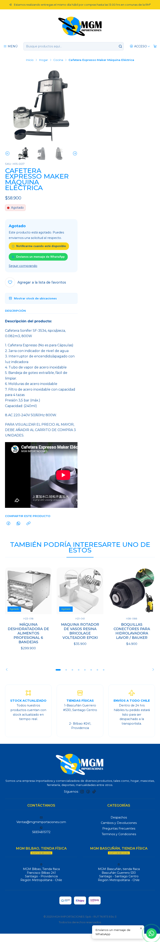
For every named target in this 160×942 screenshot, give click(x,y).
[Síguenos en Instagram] (82, 791)
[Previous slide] (8, 153)
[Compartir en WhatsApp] (18, 523)
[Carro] (155, 46)
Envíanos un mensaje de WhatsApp (40, 256)
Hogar (43, 60)
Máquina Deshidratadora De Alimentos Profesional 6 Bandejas (28, 633)
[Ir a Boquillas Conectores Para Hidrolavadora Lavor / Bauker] (131, 590)
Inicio (30, 60)
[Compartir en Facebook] (8, 523)
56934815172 (41, 832)
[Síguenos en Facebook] (88, 791)
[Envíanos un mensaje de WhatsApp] (151, 933)
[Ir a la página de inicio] (80, 25)
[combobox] (73, 46)
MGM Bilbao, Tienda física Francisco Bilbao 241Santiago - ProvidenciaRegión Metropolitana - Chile (41, 874)
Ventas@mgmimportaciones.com (41, 822)
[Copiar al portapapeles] (28, 523)
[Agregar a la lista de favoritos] (44, 591)
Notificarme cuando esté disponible (41, 246)
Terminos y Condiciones (119, 834)
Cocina (58, 60)
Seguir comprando (23, 265)
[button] (58, 669)
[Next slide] (74, 153)
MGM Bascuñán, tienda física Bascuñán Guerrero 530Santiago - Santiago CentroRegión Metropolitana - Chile (119, 874)
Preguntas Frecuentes (118, 828)
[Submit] (120, 46)
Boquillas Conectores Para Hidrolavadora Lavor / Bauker (132, 631)
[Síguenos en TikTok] (94, 791)
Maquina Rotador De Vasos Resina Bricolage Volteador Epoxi (80, 631)
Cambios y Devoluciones (119, 823)
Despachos (119, 817)
